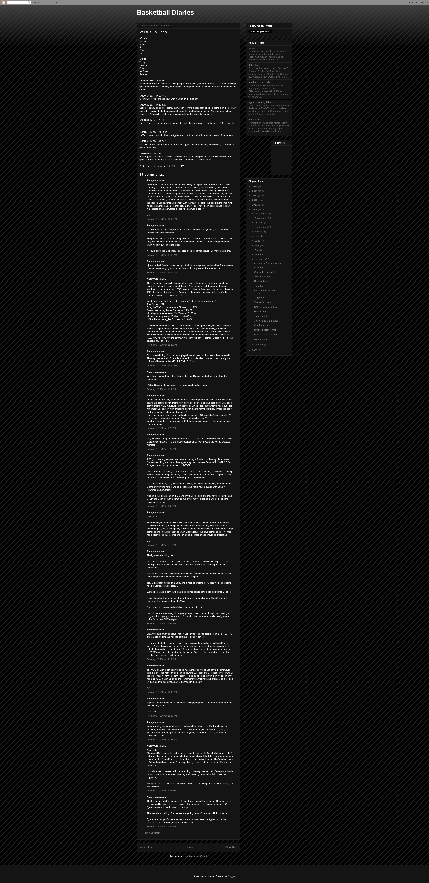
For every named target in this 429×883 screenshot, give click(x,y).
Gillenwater (260, 311)
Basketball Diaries (165, 12)
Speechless (254, 119)
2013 (255, 191)
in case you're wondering (267, 263)
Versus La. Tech (262, 276)
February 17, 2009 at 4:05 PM (161, 506)
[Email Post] (182, 166)
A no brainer (260, 339)
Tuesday (258, 286)
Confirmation (261, 325)
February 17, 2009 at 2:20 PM (161, 449)
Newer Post (146, 847)
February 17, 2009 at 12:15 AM (162, 272)
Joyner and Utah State (266, 320)
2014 (255, 186)
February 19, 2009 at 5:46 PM (161, 826)
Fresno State (261, 281)
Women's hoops (262, 302)
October (259, 222)
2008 (255, 350)
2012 (255, 195)
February (260, 259)
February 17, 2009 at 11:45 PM (162, 716)
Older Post (231, 847)
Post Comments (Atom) (195, 856)
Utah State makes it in (266, 334)
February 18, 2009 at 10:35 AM (162, 739)
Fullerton (259, 267)
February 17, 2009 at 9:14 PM (161, 659)
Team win (259, 297)
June (258, 240)
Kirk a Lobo (254, 65)
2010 (255, 204)
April (257, 250)
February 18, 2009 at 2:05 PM (161, 790)
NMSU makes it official (266, 307)
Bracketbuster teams (265, 329)
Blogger (231, 876)
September (261, 227)
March (258, 254)
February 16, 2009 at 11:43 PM (162, 219)
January (259, 344)
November (261, 218)
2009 (255, 209)
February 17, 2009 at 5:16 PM (161, 545)
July (257, 236)
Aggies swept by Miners (260, 102)
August (259, 231)
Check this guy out (264, 272)
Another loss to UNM (259, 82)
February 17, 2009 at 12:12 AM (162, 255)
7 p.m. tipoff (260, 316)
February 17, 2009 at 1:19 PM (161, 389)
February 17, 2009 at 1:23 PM (161, 428)
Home (189, 847)
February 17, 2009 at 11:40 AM (162, 365)
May (257, 245)
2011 (255, 200)
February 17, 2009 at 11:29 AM (162, 345)
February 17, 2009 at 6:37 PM (161, 623)
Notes (251, 48)
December (261, 213)
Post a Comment (152, 833)
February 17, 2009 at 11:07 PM (162, 692)
